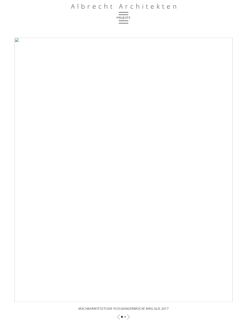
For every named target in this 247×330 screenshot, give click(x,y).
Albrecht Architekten (125, 6)
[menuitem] (123, 13)
